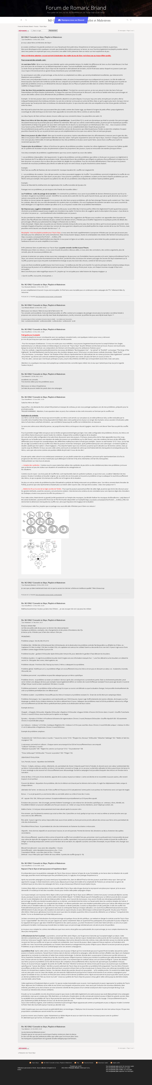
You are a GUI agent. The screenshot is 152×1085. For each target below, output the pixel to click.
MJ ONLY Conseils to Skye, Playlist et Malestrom (41, 37)
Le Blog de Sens (57, 320)
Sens (22, 320)
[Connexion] (131, 20)
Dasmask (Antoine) (30, 287)
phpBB (79, 1066)
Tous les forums (88, 1062)
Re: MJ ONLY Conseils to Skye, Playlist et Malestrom (43, 285)
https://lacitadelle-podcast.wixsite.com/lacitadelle (49, 296)
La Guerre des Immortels (32, 320)
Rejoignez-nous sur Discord (73, 20)
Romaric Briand (29, 307)
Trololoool (28, 622)
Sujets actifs (116, 1062)
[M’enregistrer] (127, 20)
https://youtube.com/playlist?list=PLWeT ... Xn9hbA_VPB (41, 237)
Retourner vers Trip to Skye (27, 1053)
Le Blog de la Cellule (45, 320)
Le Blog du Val (67, 320)
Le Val (73, 320)
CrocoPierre (28, 39)
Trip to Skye (43, 26)
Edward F (27, 376)
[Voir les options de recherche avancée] (26, 20)
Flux (78, 1062)
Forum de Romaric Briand (76, 7)
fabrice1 (27, 1029)
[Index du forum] (21, 20)
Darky (88, 1068)
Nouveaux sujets (103, 1062)
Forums (36, 26)
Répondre (21, 30)
